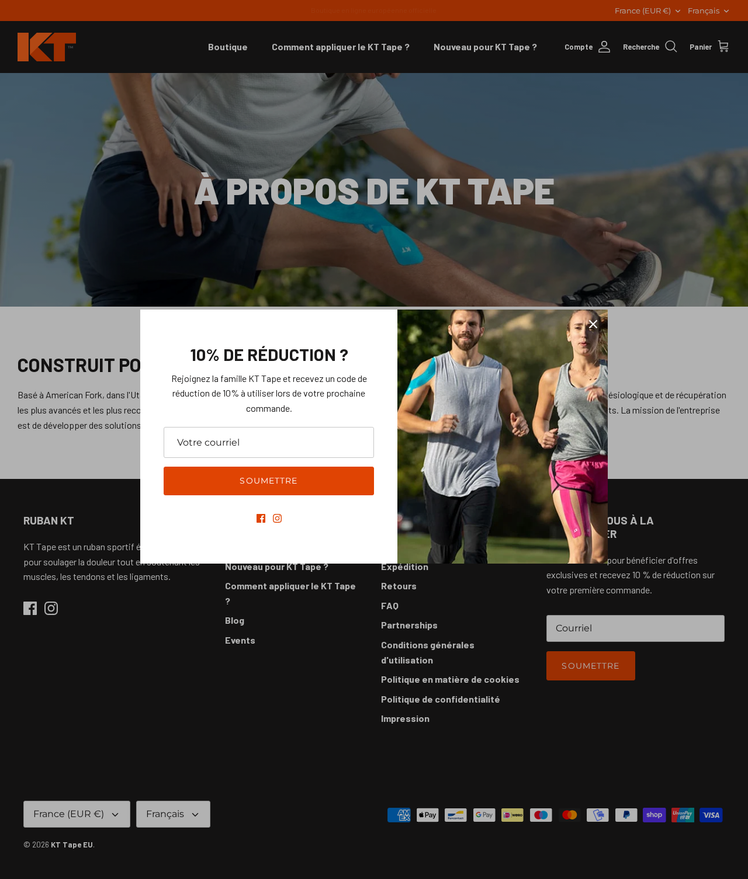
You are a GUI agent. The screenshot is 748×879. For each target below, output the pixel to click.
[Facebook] (261, 518)
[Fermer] (593, 324)
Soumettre (268, 480)
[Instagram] (277, 518)
